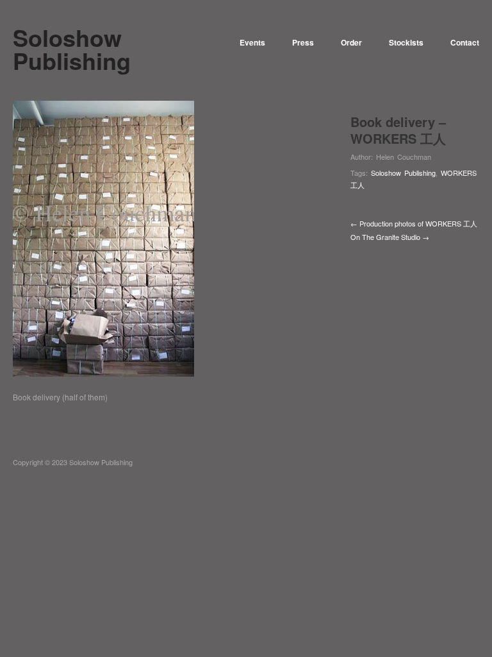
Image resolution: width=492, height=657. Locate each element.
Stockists (406, 42)
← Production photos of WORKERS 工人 (413, 223)
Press (303, 42)
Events (252, 42)
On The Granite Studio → (389, 237)
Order (351, 42)
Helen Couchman (403, 156)
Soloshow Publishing (403, 172)
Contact (464, 42)
